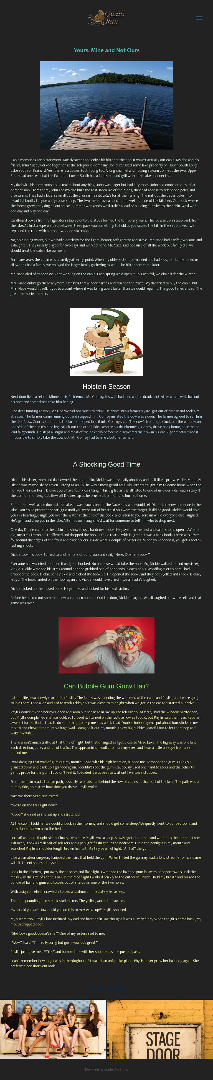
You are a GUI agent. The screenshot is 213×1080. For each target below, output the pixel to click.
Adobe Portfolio (116, 1069)
